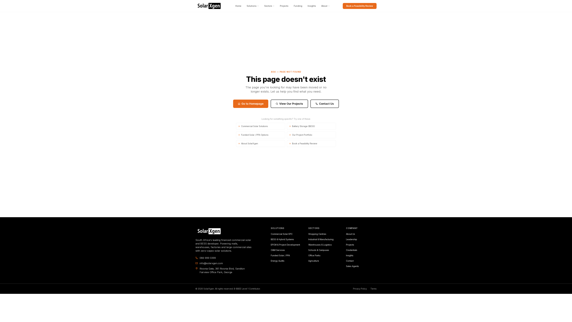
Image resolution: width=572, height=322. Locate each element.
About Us (350, 234)
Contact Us (326, 103)
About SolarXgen (249, 143)
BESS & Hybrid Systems (282, 239)
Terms (373, 288)
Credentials (351, 250)
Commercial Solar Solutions (254, 126)
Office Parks (314, 255)
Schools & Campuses (318, 250)
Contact (350, 261)
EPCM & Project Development (285, 244)
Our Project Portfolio (302, 135)
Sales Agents (352, 266)
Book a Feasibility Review (359, 6)
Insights (312, 6)
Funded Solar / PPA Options (254, 135)
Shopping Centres (317, 234)
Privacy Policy (360, 288)
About (324, 6)
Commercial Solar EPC (282, 234)
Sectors (268, 6)
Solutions (252, 6)
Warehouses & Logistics (320, 244)
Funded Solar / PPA (280, 255)
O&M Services (278, 250)
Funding (298, 6)
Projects (284, 6)
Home (238, 6)
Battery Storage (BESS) (303, 126)
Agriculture (313, 261)
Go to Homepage (252, 103)
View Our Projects (291, 103)
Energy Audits (277, 261)
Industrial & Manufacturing (321, 239)
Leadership (351, 239)
